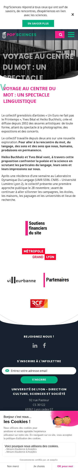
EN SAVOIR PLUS (38, 23)
